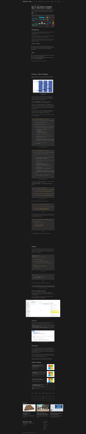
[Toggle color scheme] (35, 432)
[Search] (62, 1)
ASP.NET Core (38, 412)
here (37, 115)
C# (23, 412)
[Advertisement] (43, 66)
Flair (33, 432)
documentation (38, 101)
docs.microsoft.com (43, 94)
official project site (39, 58)
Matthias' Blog (26, 432)
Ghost (32, 432)
